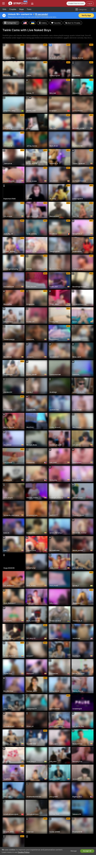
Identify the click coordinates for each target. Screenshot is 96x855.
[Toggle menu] (3, 3)
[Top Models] (32, 3)
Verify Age (86, 15)
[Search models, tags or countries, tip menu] (92, 9)
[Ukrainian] (32, 23)
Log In (90, 3)
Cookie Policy (23, 852)
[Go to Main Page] (18, 3)
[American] (25, 23)
